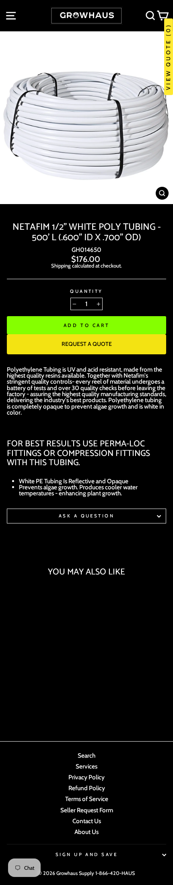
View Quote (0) (168, 57)
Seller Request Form (86, 810)
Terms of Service (86, 799)
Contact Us (86, 821)
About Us (86, 832)
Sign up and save (86, 854)
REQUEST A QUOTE (87, 343)
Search (86, 755)
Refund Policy (86, 788)
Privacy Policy (86, 777)
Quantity (86, 291)
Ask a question (86, 516)
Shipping (61, 266)
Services (86, 766)
